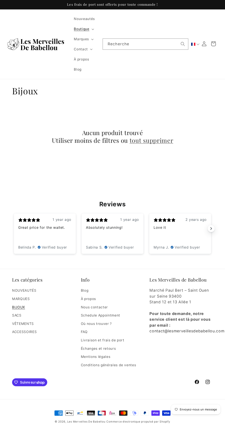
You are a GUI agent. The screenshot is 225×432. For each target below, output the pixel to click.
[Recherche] (183, 44)
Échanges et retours (98, 348)
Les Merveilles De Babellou (86, 421)
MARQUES (21, 299)
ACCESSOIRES (24, 332)
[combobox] (145, 44)
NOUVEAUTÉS (24, 290)
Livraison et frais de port (102, 340)
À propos (88, 299)
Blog (85, 290)
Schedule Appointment (100, 315)
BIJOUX (18, 307)
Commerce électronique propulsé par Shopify (138, 421)
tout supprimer (151, 140)
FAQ (84, 332)
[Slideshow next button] (211, 228)
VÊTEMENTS (23, 324)
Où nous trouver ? (96, 324)
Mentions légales (96, 357)
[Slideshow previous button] (13, 228)
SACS (17, 315)
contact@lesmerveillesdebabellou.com (186, 331)
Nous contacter (94, 307)
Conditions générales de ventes (108, 365)
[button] (83, 29)
